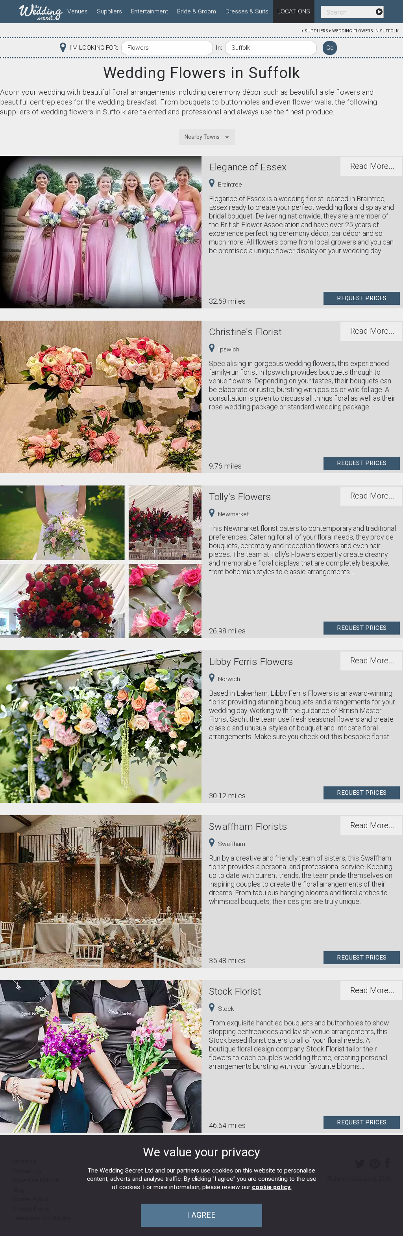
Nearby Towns (202, 137)
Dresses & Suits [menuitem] (247, 11)
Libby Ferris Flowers (251, 661)
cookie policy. (272, 1187)
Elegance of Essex (248, 167)
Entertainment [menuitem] (149, 11)
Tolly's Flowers (240, 496)
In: (219, 47)
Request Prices (361, 298)
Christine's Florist (245, 332)
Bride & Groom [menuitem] (196, 11)
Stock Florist (235, 991)
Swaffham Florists (248, 826)
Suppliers (316, 31)
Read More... (372, 166)
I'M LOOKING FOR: (93, 47)
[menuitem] (41, 10)
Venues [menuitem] (77, 11)
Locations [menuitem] (293, 11)
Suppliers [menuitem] (109, 11)
